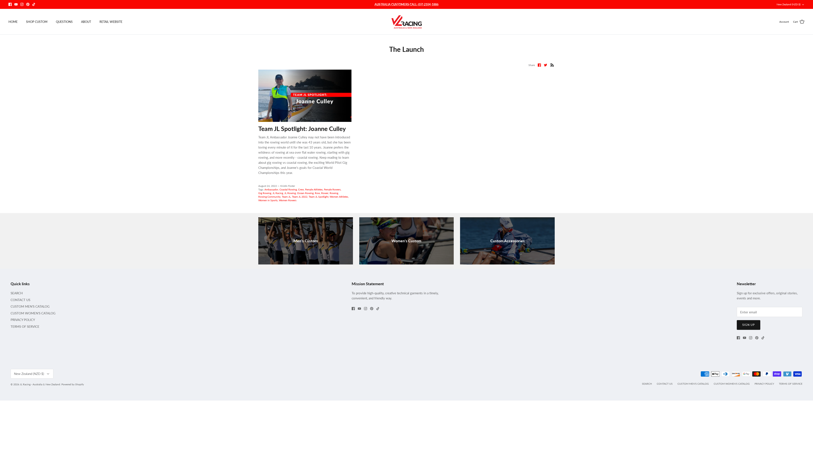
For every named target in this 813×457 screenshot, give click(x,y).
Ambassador (271, 189)
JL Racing (277, 193)
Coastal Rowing (288, 189)
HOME (13, 21)
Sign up (748, 324)
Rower (324, 193)
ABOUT (86, 21)
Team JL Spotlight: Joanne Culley (302, 128)
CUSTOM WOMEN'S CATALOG (33, 313)
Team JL (286, 196)
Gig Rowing (264, 193)
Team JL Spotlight (318, 196)
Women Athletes (339, 196)
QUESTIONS (64, 21)
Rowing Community (269, 196)
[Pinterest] (27, 4)
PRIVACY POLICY (23, 320)
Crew (301, 189)
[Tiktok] (33, 4)
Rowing (334, 193)
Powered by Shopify (72, 384)
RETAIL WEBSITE (111, 21)
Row (317, 193)
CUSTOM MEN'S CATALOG (30, 306)
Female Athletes (314, 189)
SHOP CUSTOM (36, 21)
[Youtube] (16, 4)
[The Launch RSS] (552, 64)
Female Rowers (332, 189)
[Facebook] (10, 4)
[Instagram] (22, 4)
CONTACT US (20, 300)
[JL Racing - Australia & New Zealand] (406, 21)
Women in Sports (268, 200)
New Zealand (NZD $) (789, 4)
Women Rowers (287, 200)
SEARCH (17, 293)
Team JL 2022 (299, 196)
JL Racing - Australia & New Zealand (40, 384)
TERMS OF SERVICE (25, 326)
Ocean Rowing (305, 193)
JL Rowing (290, 193)
